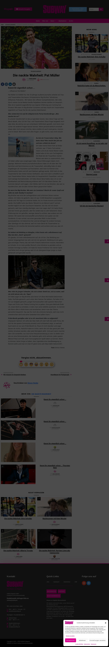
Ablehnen (82, 640)
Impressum (93, 644)
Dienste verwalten (70, 636)
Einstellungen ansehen (98, 640)
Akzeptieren (70, 640)
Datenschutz (87, 644)
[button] (105, 623)
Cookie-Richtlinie (79, 644)
